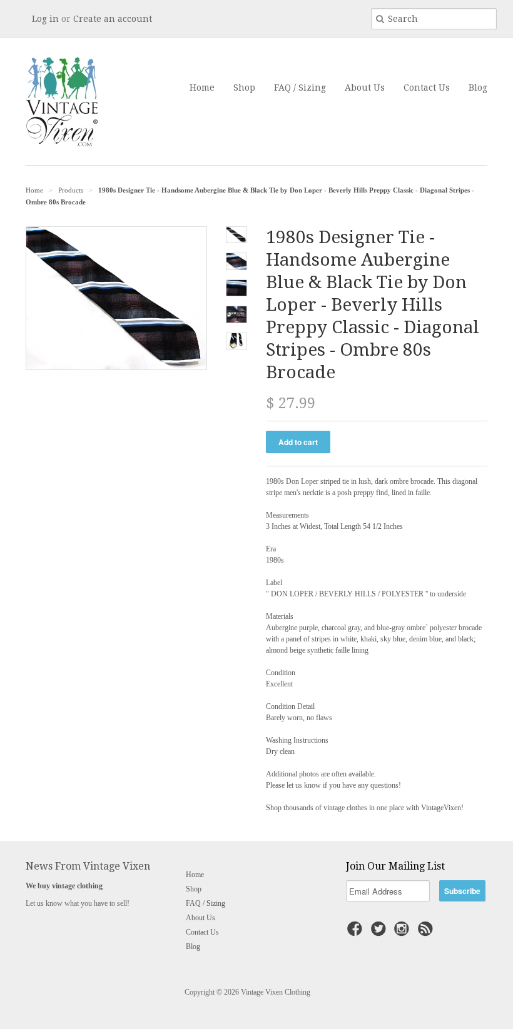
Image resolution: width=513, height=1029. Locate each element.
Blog (478, 88)
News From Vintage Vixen (88, 866)
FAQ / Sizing (300, 88)
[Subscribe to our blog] (427, 932)
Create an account (112, 19)
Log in (45, 19)
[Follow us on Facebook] (356, 932)
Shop (244, 88)
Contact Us (427, 88)
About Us (365, 88)
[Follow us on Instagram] (403, 932)
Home (202, 88)
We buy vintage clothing (64, 885)
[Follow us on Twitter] (380, 932)
